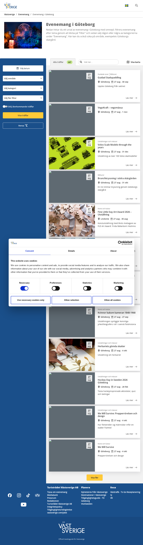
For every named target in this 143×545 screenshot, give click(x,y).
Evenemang (23, 14)
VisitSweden (86, 503)
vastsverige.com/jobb (57, 512)
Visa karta (135, 62)
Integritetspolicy (54, 506)
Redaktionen (53, 501)
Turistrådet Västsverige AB (59, 503)
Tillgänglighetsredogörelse (59, 509)
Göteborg (85, 501)
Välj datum (25, 68)
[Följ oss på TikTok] (28, 495)
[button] (23, 35)
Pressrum (51, 498)
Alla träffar (62, 62)
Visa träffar (23, 115)
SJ (111, 495)
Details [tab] (71, 251)
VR (111, 498)
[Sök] (136, 5)
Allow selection (71, 300)
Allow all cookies (112, 300)
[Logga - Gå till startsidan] (14, 5)
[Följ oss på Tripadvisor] (37, 495)
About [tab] (113, 251)
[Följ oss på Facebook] (10, 495)
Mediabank (52, 495)
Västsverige (9, 14)
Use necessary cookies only (30, 300)
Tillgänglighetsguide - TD (92, 498)
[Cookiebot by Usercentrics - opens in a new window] (120, 243)
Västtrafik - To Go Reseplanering (125, 492)
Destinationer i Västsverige (93, 495)
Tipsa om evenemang (57, 492)
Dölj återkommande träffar (21, 106)
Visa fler (94, 477)
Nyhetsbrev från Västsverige (94, 492)
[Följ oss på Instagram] (19, 495)
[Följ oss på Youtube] (24, 504)
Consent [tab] (29, 251)
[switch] (56, 288)
